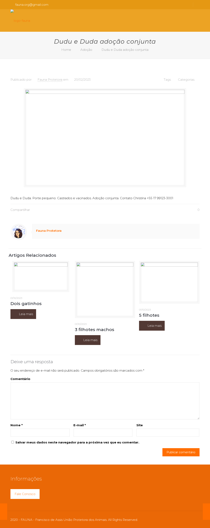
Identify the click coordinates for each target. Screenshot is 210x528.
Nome (16, 425)
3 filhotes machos (94, 329)
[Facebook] (179, 520)
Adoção (86, 50)
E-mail (79, 425)
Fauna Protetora (50, 79)
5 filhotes (149, 315)
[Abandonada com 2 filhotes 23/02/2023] (206, 511)
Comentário (20, 379)
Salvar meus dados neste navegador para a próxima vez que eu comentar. (77, 442)
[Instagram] (185, 520)
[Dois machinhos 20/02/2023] (3, 511)
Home (66, 50)
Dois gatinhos (26, 303)
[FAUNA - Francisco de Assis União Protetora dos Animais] (20, 20)
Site (139, 425)
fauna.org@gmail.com (31, 5)
